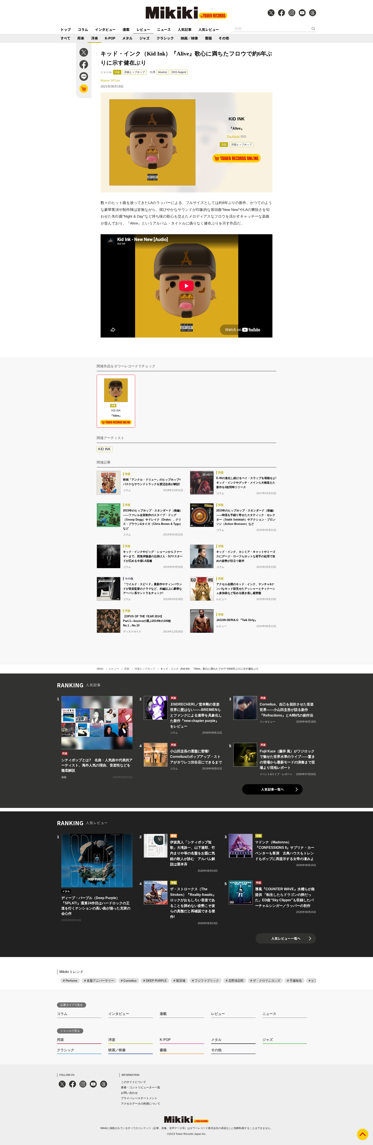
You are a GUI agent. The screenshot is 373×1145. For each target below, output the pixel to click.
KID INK (104, 449)
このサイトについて (133, 1082)
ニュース (164, 29)
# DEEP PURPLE (155, 980)
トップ (65, 29)
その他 (224, 38)
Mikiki (100, 668)
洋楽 (94, 38)
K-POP (110, 38)
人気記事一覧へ (272, 789)
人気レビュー (208, 29)
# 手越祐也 (294, 980)
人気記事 (184, 29)
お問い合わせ (129, 1092)
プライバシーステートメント (139, 1098)
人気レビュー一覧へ (285, 938)
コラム (83, 29)
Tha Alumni (233, 136)
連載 (126, 29)
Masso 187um (110, 80)
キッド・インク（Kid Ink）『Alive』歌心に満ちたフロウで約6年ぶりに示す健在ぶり (209, 668)
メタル (127, 38)
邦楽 (80, 38)
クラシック (165, 38)
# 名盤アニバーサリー (99, 980)
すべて (65, 38)
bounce (162, 72)
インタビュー (105, 29)
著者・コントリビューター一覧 (140, 1087)
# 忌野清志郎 (234, 980)
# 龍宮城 (179, 980)
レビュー (143, 29)
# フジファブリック (205, 980)
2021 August (178, 72)
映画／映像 (189, 38)
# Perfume (70, 980)
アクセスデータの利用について (140, 1103)
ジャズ (144, 38)
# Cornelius (128, 980)
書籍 (208, 38)
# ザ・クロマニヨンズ (265, 980)
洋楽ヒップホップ (134, 72)
